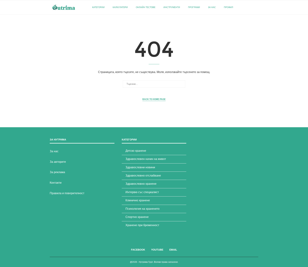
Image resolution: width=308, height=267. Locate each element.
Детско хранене (135, 150)
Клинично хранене (137, 200)
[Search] (256, 7)
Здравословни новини (140, 167)
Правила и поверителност (67, 193)
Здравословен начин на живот (145, 158)
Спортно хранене (137, 216)
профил (228, 7)
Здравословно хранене (140, 183)
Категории (98, 7)
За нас (212, 7)
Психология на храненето (142, 208)
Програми (194, 7)
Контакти (55, 182)
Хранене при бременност (142, 225)
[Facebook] (247, 7)
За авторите (58, 161)
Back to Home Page (154, 99)
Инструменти (171, 7)
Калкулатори (120, 7)
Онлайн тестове (145, 7)
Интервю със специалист (142, 192)
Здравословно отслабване (143, 175)
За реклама (57, 172)
